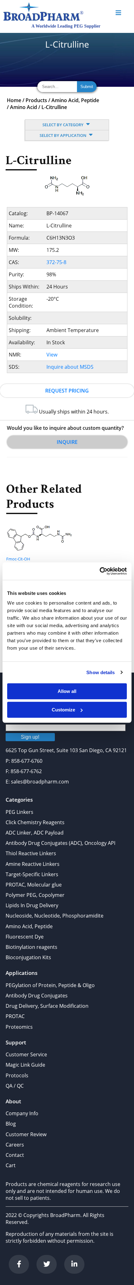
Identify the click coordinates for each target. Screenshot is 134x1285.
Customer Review (26, 1134)
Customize (63, 709)
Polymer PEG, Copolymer (35, 895)
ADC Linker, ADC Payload (35, 832)
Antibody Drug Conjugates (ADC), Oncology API (60, 843)
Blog (11, 1123)
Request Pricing (67, 390)
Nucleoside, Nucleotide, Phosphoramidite (54, 915)
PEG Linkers (19, 812)
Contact (15, 1155)
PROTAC (15, 1016)
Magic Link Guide (25, 1064)
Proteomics (19, 1026)
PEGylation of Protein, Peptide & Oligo (50, 985)
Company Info (22, 1113)
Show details (100, 672)
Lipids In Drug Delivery (32, 905)
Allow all (67, 691)
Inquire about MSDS (69, 366)
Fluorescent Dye (25, 936)
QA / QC (15, 1085)
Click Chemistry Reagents (35, 822)
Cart (11, 1165)
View (51, 354)
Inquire (67, 442)
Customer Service (26, 1054)
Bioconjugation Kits (28, 957)
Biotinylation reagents (31, 947)
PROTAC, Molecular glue (34, 884)
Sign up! (30, 737)
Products (36, 100)
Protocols (17, 1075)
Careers (15, 1144)
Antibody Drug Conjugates (37, 995)
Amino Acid (23, 107)
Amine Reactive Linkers (33, 864)
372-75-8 (56, 262)
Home (14, 100)
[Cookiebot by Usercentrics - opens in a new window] (99, 571)
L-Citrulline (54, 107)
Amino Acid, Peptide (75, 100)
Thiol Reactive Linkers (31, 853)
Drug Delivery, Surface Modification (47, 1005)
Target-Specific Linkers (32, 874)
